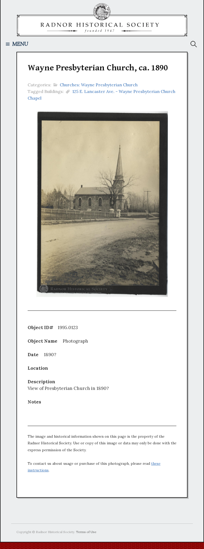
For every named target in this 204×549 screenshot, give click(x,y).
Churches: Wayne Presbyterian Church (99, 84)
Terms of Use (86, 532)
